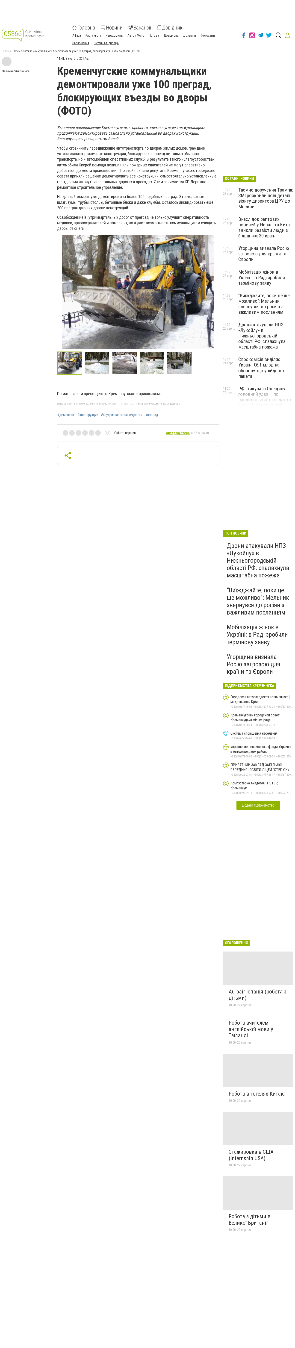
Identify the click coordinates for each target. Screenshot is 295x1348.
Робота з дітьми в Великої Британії (249, 1219)
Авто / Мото (135, 35)
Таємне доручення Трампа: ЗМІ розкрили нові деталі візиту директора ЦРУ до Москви (265, 198)
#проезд (151, 415)
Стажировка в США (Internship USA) (251, 1155)
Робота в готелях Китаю (257, 1094)
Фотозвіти (208, 35)
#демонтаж (66, 415)
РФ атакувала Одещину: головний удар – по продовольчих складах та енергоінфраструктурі (264, 397)
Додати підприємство (258, 805)
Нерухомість (114, 35)
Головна (86, 27)
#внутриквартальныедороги (121, 415)
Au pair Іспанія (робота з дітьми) (257, 994)
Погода (154, 35)
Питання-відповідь (106, 43)
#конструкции (87, 415)
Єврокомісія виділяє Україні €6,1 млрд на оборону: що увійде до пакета (261, 368)
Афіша (76, 35)
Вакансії (142, 27)
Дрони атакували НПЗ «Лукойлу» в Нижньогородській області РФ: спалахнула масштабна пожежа (261, 336)
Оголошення (80, 43)
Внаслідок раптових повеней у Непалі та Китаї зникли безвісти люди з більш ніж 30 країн (264, 227)
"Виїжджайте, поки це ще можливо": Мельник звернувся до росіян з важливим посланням (264, 304)
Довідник (172, 27)
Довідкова (171, 35)
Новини (114, 27)
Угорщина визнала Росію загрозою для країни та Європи (263, 253)
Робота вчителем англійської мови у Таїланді (251, 1029)
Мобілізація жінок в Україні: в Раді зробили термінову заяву (261, 277)
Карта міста (93, 35)
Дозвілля (189, 35)
